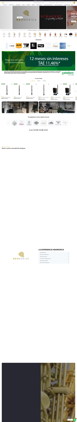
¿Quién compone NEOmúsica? (44, 254)
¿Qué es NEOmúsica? (43, 252)
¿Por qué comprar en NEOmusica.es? (45, 258)
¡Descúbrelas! (73, 17)
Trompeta (44, 80)
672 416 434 (59, 2)
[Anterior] (2, 17)
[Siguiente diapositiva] (74, 35)
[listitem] (71, 5)
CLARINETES (33, 80)
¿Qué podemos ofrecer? (43, 256)
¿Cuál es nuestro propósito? (44, 260)
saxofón (38, 80)
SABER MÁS (18, 21)
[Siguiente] (74, 17)
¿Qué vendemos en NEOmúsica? (44, 262)
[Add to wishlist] (11, 84)
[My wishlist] (72, 3)
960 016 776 (64, 2)
